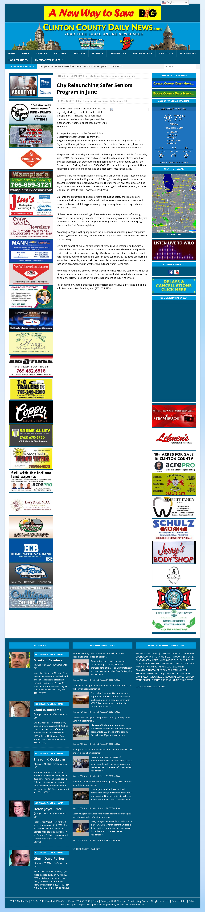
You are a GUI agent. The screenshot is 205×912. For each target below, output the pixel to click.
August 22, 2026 (44, 714)
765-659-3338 (83, 901)
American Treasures (47, 60)
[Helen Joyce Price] (19, 821)
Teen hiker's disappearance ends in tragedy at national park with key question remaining (102, 687)
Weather (79, 53)
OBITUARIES (39, 645)
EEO (69, 904)
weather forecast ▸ (174, 162)
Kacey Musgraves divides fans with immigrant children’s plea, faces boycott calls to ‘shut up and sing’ (102, 815)
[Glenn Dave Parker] (19, 869)
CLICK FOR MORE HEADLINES (86, 848)
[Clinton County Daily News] (102, 36)
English (170, 2)
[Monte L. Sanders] (19, 672)
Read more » (97, 674)
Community (117, 53)
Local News (102, 100)
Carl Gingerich (85, 100)
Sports (40, 53)
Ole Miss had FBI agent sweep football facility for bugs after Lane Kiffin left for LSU (101, 719)
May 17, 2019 (67, 100)
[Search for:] (180, 66)
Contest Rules (179, 901)
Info (24, 53)
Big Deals (97, 53)
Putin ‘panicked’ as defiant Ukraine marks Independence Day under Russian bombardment (102, 751)
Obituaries (61, 53)
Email (95, 901)
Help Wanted (188, 53)
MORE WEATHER (174, 234)
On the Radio (141, 53)
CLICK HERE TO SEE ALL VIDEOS (150, 686)
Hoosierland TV (18, 60)
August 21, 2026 (44, 763)
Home (11, 53)
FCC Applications (82, 904)
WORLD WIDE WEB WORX (130, 904)
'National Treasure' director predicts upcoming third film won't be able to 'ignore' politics (102, 783)
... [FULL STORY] (43, 792)
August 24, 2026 (44, 664)
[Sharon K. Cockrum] (19, 771)
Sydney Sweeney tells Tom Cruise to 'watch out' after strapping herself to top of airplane (98, 655)
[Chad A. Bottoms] (19, 722)
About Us (164, 53)
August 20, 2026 (44, 863)
